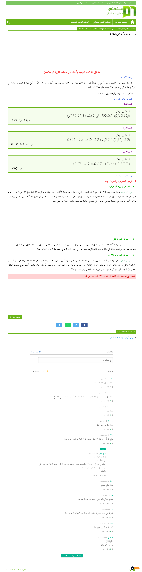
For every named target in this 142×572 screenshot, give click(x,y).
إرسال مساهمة (106, 3)
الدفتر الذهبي (80, 3)
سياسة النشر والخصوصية (93, 3)
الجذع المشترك (111, 29)
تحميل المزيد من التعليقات (72, 555)
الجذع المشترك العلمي (99, 29)
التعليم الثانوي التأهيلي (80, 22)
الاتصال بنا (115, 3)
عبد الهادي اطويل (10, 570)
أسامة (95, 457)
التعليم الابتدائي (121, 22)
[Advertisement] (72, 53)
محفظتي (115, 12)
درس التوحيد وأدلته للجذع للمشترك (121, 338)
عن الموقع (132, 3)
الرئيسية (132, 29)
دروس (90, 29)
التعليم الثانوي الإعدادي (102, 22)
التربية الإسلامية (82, 29)
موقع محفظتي (102, 453)
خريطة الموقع (123, 3)
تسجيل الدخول (35, 352)
